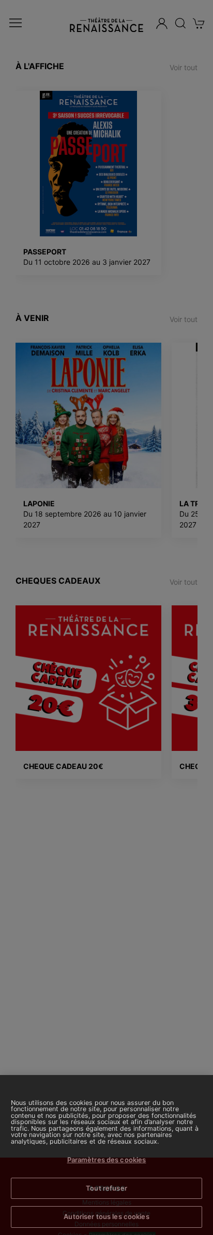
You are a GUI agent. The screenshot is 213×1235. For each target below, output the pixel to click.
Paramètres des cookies (106, 1160)
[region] (106, 1155)
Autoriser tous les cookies (106, 1216)
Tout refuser (106, 1188)
